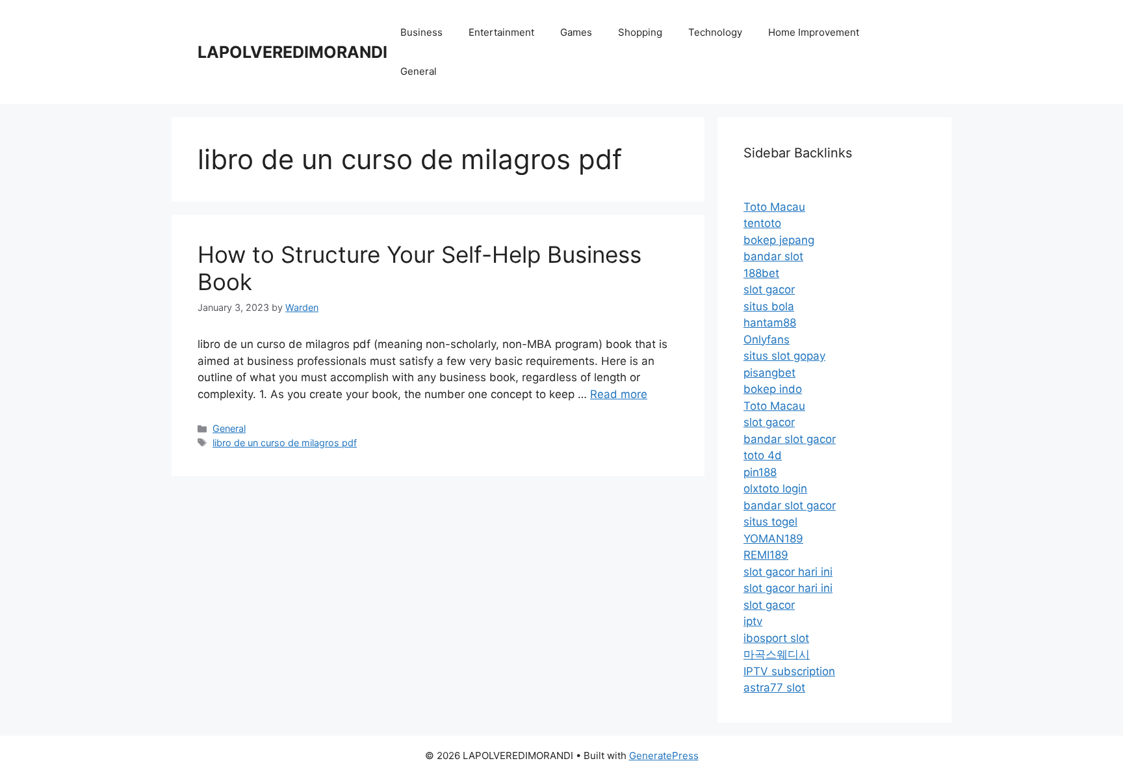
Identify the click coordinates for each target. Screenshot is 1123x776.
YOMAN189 (773, 538)
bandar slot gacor (789, 439)
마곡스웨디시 (776, 654)
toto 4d (762, 455)
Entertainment (501, 32)
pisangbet (769, 372)
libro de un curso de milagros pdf (285, 442)
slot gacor (769, 289)
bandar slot (773, 256)
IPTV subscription (789, 671)
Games (576, 32)
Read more (618, 394)
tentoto (762, 223)
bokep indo (772, 388)
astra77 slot (774, 687)
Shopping (640, 32)
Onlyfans (766, 339)
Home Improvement (813, 32)
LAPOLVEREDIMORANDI (292, 52)
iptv (752, 621)
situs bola (768, 306)
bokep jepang (778, 240)
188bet (761, 273)
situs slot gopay (784, 355)
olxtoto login (775, 488)
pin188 (760, 472)
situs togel (770, 521)
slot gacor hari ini (788, 571)
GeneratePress (664, 755)
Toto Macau (774, 206)
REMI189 (765, 554)
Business (421, 32)
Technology (715, 32)
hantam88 (769, 322)
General (418, 71)
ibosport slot (776, 638)
